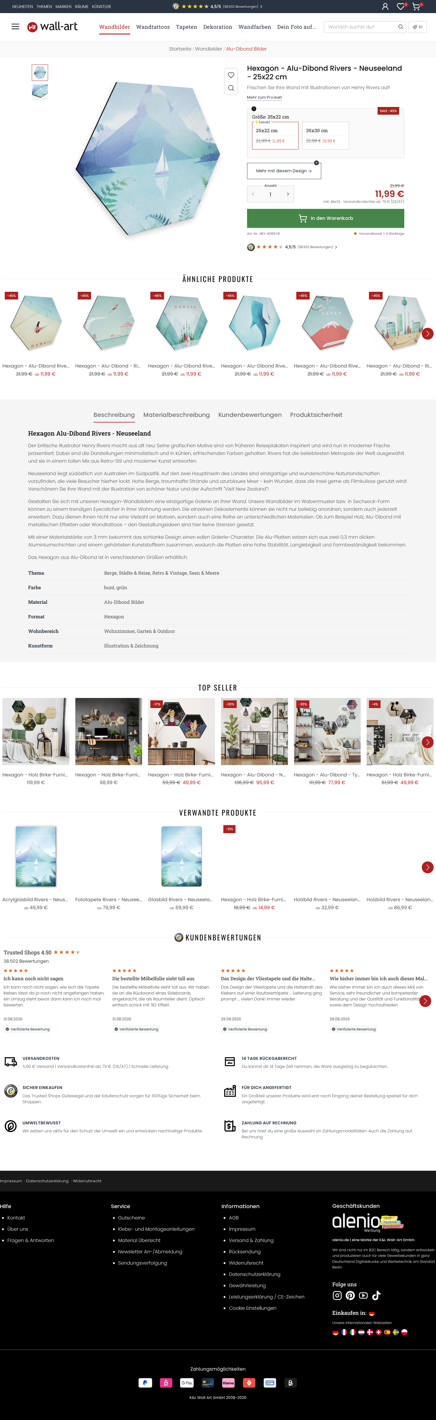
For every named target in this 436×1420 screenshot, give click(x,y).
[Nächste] (428, 334)
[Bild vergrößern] (231, 87)
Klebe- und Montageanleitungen (156, 1229)
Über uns (17, 1229)
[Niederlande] (361, 1332)
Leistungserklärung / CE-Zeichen (267, 1296)
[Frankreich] (344, 1332)
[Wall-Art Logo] (52, 26)
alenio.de (340, 1240)
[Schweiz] (378, 1332)
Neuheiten (22, 7)
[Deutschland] (335, 1332)
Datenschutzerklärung (47, 1181)
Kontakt (16, 1217)
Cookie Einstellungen (252, 1308)
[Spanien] (387, 1332)
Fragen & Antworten (30, 1240)
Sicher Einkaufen (42, 1087)
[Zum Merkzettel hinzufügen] (231, 75)
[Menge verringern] (253, 194)
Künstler (101, 7)
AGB (234, 1217)
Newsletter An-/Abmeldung (150, 1251)
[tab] (114, 415)
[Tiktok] (376, 1295)
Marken (63, 7)
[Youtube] (363, 1295)
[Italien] (353, 1332)
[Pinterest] (350, 1295)
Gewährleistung (247, 1285)
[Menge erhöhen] (288, 194)
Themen (44, 7)
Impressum (11, 1181)
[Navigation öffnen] (15, 26)
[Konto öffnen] (385, 6)
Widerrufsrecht (87, 1181)
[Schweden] (396, 1332)
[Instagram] (337, 1295)
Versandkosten (41, 1058)
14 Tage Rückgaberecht (269, 1058)
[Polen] (404, 1332)
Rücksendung (245, 1251)
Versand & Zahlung (251, 1240)
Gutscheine (131, 1217)
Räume (81, 7)
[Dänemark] (370, 1332)
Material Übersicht (139, 1240)
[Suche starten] (400, 27)
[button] (147, 158)
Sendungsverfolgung (142, 1263)
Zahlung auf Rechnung (269, 1123)
